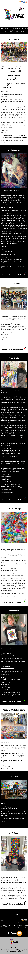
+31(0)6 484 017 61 (15, 952)
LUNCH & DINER (19, 28)
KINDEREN (11, 28)
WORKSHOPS (3, 28)
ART (17, 31)
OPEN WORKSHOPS (11, 30)
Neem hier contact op (15, 275)
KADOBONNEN (20, 30)
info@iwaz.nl (13, 596)
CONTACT (22, 31)
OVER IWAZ (11, 31)
